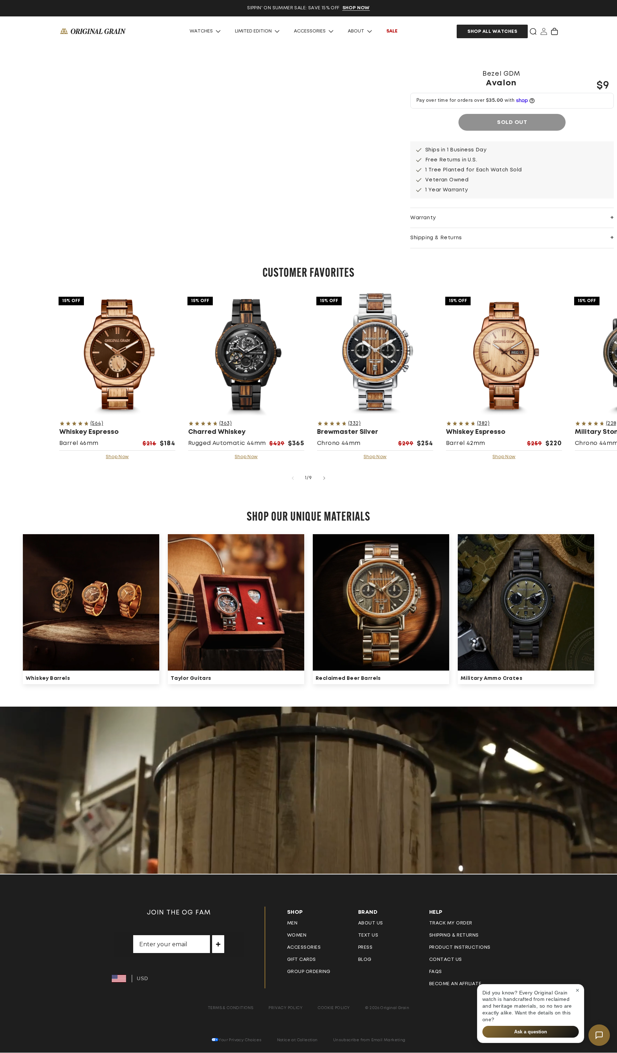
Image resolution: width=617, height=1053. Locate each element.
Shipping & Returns (454, 935)
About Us (370, 923)
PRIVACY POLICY (285, 1008)
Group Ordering (309, 971)
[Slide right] (324, 478)
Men (292, 923)
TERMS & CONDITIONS (230, 1008)
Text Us (368, 935)
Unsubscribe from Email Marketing (369, 1040)
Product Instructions (460, 947)
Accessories (310, 31)
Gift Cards (301, 959)
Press (365, 947)
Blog (365, 959)
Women (297, 935)
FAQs (435, 971)
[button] (533, 31)
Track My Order (450, 923)
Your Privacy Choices (240, 1040)
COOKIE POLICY (334, 1008)
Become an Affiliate (455, 984)
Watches (201, 31)
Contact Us (445, 959)
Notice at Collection (297, 1040)
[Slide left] (293, 478)
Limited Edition (253, 31)
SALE (391, 31)
